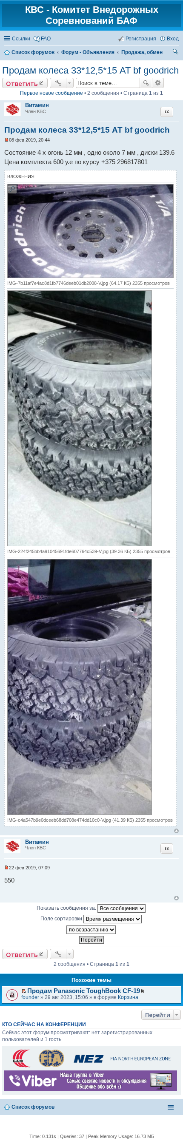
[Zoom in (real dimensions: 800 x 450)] (90, 276)
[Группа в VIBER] (90, 1089)
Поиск (146, 83)
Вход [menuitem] (173, 39)
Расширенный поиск (158, 83)
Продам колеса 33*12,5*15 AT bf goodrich (90, 70)
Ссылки (21, 39)
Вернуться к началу (176, 831)
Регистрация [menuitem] (141, 39)
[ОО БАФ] (90, 1067)
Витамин (37, 105)
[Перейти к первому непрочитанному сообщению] (23, 991)
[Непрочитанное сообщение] (6, 139)
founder (30, 997)
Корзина (128, 997)
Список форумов (32, 1107)
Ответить (22, 83)
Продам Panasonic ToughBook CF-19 (83, 991)
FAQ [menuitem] (46, 39)
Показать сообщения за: (67, 908)
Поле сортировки (61, 919)
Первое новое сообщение (51, 93)
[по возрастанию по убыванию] (91, 929)
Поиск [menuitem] (176, 52)
